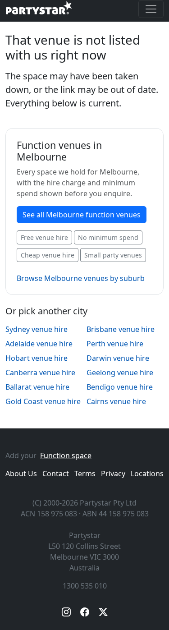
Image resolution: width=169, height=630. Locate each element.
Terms (85, 473)
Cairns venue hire (116, 401)
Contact (55, 473)
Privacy (113, 473)
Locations (147, 473)
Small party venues (113, 255)
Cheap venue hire (47, 255)
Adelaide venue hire (39, 344)
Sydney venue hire (36, 329)
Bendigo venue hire (120, 387)
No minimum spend (108, 237)
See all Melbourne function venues (82, 215)
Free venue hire (44, 237)
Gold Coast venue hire (43, 401)
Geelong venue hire (120, 372)
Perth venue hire (115, 344)
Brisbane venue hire (121, 329)
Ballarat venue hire (37, 387)
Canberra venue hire (40, 372)
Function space (65, 455)
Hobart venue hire (36, 358)
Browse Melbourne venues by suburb (81, 278)
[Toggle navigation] (151, 9)
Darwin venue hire (118, 358)
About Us (21, 473)
